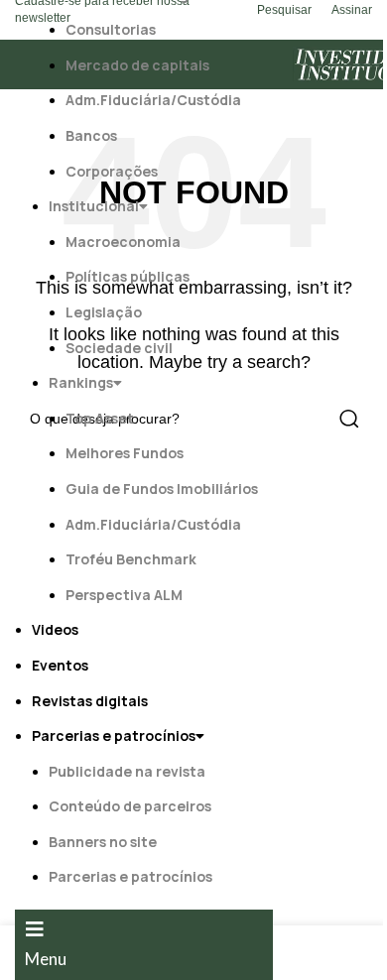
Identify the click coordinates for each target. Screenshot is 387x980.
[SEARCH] (349, 418)
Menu (45, 958)
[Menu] (35, 929)
